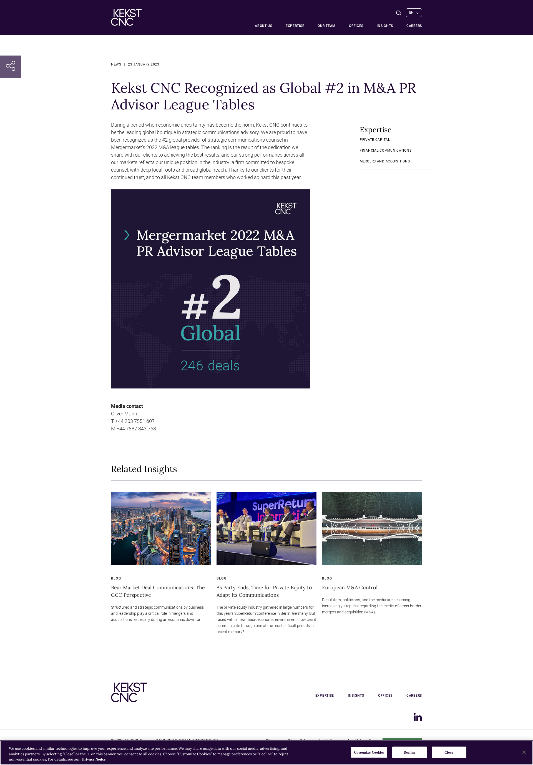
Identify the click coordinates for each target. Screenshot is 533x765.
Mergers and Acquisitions (385, 161)
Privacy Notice (93, 759)
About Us (263, 26)
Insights (385, 26)
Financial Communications (385, 150)
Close (448, 752)
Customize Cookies (369, 752)
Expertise (295, 26)
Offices (356, 26)
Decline (410, 752)
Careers (414, 26)
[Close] (524, 752)
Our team (327, 26)
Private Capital (375, 140)
